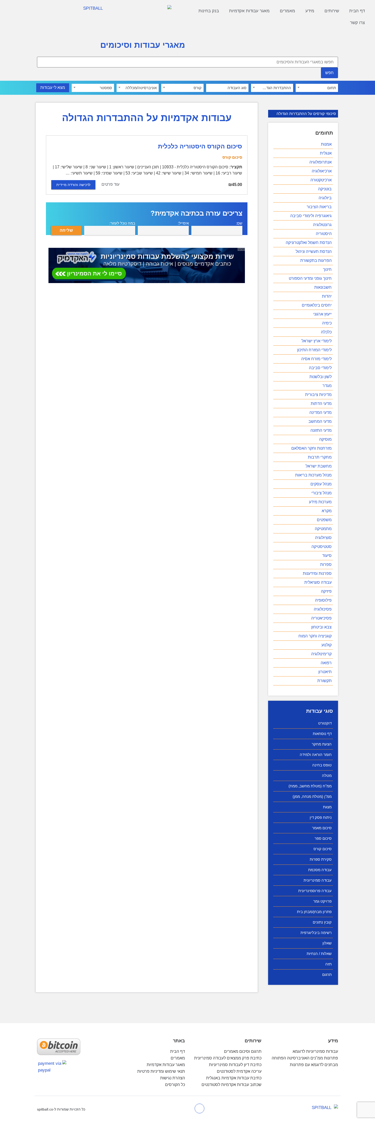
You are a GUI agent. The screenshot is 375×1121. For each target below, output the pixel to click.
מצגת (327, 807)
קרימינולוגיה (321, 654)
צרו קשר (357, 22)
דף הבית (357, 10)
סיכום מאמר (322, 828)
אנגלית (326, 153)
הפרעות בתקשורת (316, 260)
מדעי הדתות (321, 403)
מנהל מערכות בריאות (313, 475)
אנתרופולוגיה (320, 162)
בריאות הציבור (319, 207)
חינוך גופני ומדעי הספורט (310, 278)
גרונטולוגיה (322, 225)
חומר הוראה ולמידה (316, 754)
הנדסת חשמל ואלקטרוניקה (309, 242)
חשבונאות (323, 287)
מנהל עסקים (321, 484)
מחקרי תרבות (320, 457)
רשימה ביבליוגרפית (316, 932)
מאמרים (287, 10)
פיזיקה (326, 591)
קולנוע (326, 645)
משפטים (324, 520)
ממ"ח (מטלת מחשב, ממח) (310, 786)
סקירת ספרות (321, 859)
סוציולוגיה (323, 537)
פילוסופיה (323, 600)
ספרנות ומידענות (317, 573)
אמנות (326, 144)
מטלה (327, 775)
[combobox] (317, 88)
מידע (309, 10)
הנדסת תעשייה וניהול (314, 251)
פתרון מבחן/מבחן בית (314, 911)
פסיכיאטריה (321, 618)
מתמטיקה (323, 529)
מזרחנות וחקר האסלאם (311, 448)
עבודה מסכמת (320, 870)
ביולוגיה (325, 198)
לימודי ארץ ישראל (317, 341)
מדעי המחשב (320, 421)
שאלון (327, 943)
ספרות (326, 564)
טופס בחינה (322, 765)
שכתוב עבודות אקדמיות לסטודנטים (231, 1084)
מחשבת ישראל (319, 466)
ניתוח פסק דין (321, 817)
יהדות (327, 296)
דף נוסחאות (322, 733)
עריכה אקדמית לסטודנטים (239, 1071)
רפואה (326, 663)
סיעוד (327, 555)
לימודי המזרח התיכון (314, 350)
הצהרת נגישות (172, 1078)
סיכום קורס (323, 849)
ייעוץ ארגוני (322, 314)
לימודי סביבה (320, 368)
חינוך (327, 269)
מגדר (327, 385)
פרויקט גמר (322, 901)
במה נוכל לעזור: (122, 223)
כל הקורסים (175, 1084)
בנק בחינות (208, 10)
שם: (239, 223)
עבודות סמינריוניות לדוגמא (315, 1051)
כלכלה (326, 332)
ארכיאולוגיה (322, 171)
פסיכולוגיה (323, 609)
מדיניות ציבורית (318, 394)
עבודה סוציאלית (318, 582)
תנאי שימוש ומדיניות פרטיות (161, 1071)
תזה (328, 964)
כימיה (327, 323)
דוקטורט (325, 723)
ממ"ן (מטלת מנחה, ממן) (312, 796)
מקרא (327, 511)
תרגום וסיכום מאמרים (242, 1051)
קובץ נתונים (322, 922)
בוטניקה (325, 189)
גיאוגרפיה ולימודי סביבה (311, 216)
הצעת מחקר (322, 744)
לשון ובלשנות (320, 377)
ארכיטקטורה (321, 180)
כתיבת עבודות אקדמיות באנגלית (233, 1078)
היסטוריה (324, 233)
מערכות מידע (320, 502)
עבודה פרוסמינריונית (315, 891)
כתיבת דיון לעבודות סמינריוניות (235, 1064)
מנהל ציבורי (321, 493)
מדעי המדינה (320, 412)
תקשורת (324, 681)
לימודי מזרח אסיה (316, 359)
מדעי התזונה (321, 430)
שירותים (331, 10)
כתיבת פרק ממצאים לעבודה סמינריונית (227, 1058)
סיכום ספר (323, 838)
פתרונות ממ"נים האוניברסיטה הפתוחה (305, 1058)
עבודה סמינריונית (318, 880)
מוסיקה (325, 439)
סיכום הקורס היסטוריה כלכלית (200, 146)
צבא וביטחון (321, 627)
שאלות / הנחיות (319, 953)
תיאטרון (325, 672)
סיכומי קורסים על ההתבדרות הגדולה (306, 113)
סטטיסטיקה (321, 546)
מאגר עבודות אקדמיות (249, 10)
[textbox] (317, 88)
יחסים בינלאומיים (317, 305)
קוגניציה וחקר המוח (315, 636)
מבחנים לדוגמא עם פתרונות (314, 1064)
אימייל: (183, 223)
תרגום (327, 974)
